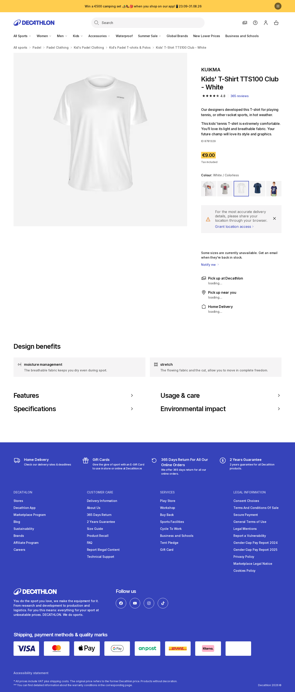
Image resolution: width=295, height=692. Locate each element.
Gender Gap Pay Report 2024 (255, 542)
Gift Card (166, 549)
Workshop (167, 508)
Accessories (97, 36)
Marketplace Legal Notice (252, 563)
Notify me (209, 264)
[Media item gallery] (100, 139)
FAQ (90, 542)
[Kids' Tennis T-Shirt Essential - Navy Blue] (100, 139)
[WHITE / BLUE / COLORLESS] (225, 188)
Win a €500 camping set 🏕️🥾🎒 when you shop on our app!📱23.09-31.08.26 (143, 6)
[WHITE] (208, 188)
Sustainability (24, 529)
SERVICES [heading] (167, 492)
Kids (76, 36)
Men (60, 36)
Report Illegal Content (103, 549)
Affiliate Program (26, 542)
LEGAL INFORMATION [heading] (249, 492)
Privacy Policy (243, 556)
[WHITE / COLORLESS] (241, 188)
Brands (19, 535)
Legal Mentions (245, 529)
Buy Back (167, 515)
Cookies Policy (244, 570)
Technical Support (100, 556)
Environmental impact (193, 409)
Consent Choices (246, 501)
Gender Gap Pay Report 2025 (255, 549)
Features (26, 395)
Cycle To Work (170, 529)
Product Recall (98, 535)
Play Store (167, 501)
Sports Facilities (172, 522)
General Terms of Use (249, 522)
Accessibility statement (31, 673)
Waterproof (124, 36)
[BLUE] (257, 188)
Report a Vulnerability (249, 535)
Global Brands (177, 36)
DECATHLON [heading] (23, 492)
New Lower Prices (206, 36)
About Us (93, 508)
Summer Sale (148, 36)
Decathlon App (25, 508)
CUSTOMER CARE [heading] (100, 492)
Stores (18, 501)
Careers (19, 549)
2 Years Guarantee (101, 522)
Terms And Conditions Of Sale (255, 508)
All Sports (21, 36)
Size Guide (95, 529)
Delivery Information (102, 501)
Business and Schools (242, 36)
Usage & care (180, 395)
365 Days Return (99, 515)
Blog (17, 522)
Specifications (35, 409)
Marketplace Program (30, 515)
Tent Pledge (169, 542)
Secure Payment (245, 515)
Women (43, 36)
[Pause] (277, 6)
